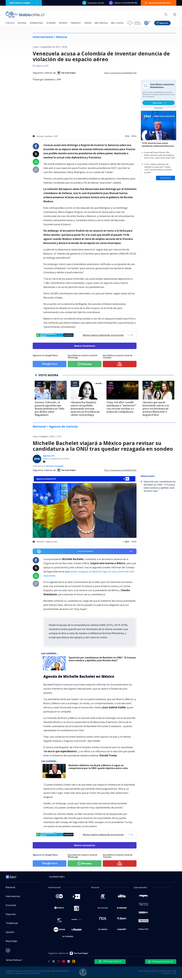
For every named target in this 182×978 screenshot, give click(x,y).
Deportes (63, 23)
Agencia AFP (43, 66)
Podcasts (10, 23)
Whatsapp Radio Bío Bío (162, 961)
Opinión (87, 23)
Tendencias (76, 23)
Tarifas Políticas (13, 960)
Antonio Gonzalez (55, 466)
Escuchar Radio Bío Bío (159, 3)
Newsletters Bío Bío (96, 3)
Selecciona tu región (19, 2)
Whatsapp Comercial (112, 961)
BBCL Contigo (117, 23)
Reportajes (11, 941)
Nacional (22, 23)
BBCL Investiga (101, 23)
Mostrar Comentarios (84, 346)
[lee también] (55, 663)
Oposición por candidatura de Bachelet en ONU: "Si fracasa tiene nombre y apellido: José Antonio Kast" (102, 659)
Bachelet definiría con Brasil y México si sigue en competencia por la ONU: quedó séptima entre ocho (98, 767)
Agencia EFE (49, 455)
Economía (51, 23)
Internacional (36, 23)
